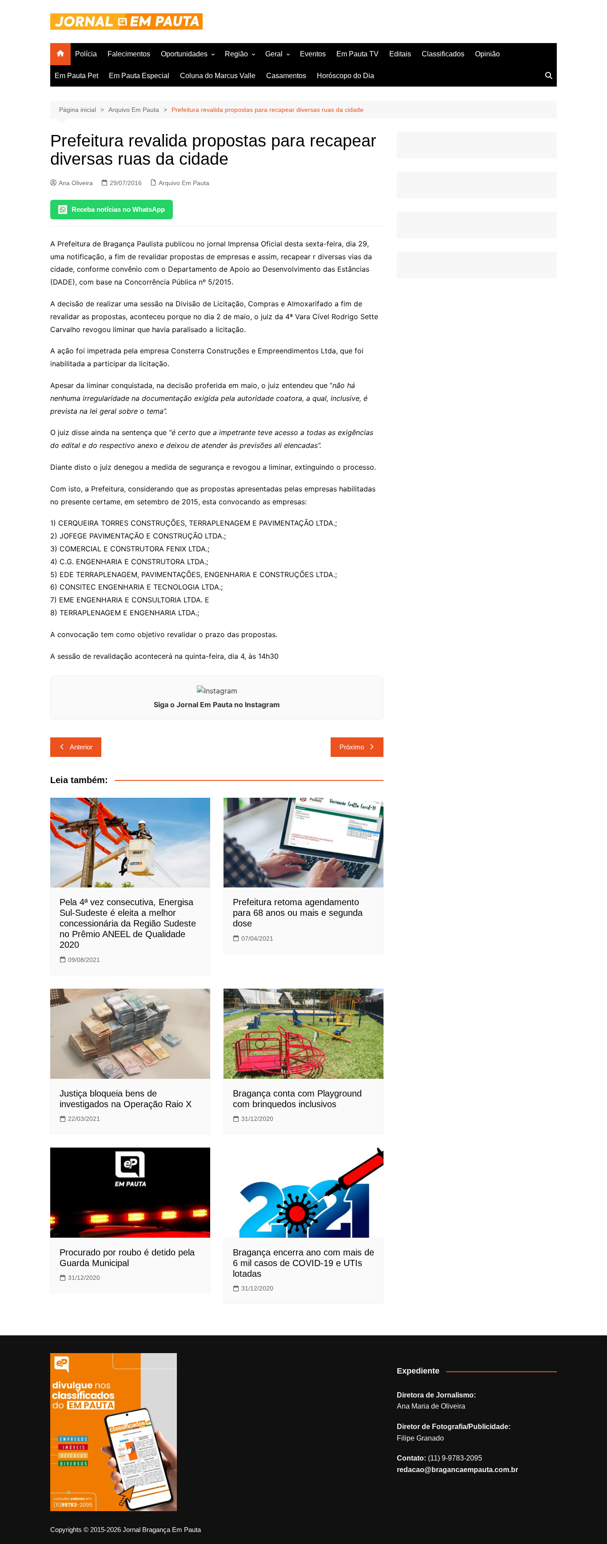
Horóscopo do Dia (345, 75)
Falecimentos (129, 54)
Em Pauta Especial (139, 75)
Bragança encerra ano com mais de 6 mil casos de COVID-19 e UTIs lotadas (303, 1263)
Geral (274, 54)
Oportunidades (184, 54)
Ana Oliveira (76, 182)
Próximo (351, 747)
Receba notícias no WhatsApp (118, 209)
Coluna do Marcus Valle (218, 75)
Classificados (443, 54)
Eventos (313, 54)
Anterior (81, 747)
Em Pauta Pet (76, 75)
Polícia (86, 54)
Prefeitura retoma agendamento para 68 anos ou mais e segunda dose (298, 912)
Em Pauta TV (357, 54)
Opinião (487, 54)
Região (236, 54)
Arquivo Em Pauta (184, 182)
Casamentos (286, 75)
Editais (400, 54)
